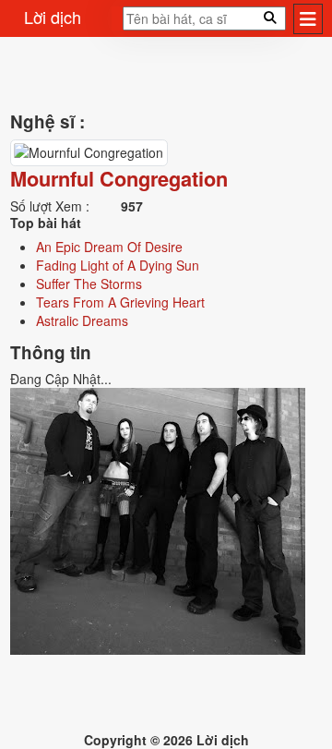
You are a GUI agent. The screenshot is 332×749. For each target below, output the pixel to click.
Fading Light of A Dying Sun (117, 265)
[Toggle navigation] (308, 19)
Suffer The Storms (89, 283)
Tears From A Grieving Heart (120, 302)
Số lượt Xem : (49, 206)
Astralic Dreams (82, 320)
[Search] (117, 24)
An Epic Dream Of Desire (109, 246)
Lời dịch (52, 17)
